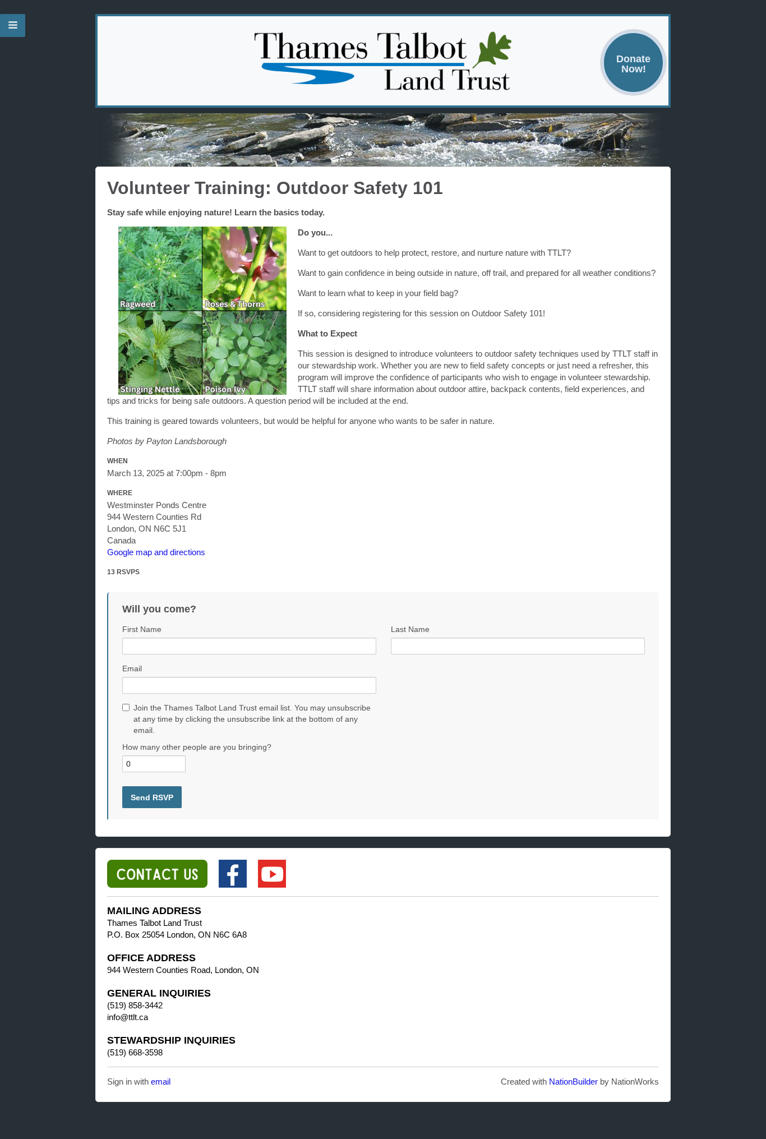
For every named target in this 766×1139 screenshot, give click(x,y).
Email (132, 668)
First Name (141, 629)
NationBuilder (573, 1081)
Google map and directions (156, 552)
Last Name (410, 629)
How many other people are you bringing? (196, 747)
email (160, 1081)
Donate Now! (633, 63)
